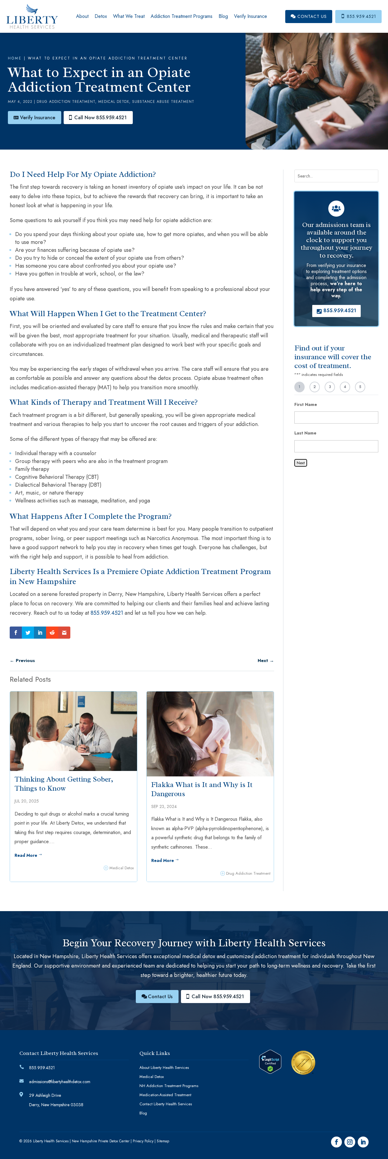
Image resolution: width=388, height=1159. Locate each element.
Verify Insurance (250, 16)
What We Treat (129, 16)
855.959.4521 (358, 16)
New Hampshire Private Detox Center (100, 1141)
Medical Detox (113, 101)
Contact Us (309, 16)
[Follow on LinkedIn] (363, 1142)
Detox (101, 16)
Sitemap (163, 1141)
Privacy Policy (143, 1141)
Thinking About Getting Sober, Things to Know (64, 784)
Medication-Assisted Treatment (165, 1095)
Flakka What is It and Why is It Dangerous (202, 789)
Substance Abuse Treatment (163, 101)
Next (301, 463)
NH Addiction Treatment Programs (168, 1086)
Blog (223, 16)
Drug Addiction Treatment (66, 101)
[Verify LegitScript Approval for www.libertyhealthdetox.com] (270, 1072)
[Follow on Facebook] (336, 1142)
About (82, 16)
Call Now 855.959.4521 (100, 117)
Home (15, 58)
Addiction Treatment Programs (181, 16)
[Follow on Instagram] (349, 1142)
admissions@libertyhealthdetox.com (59, 1082)
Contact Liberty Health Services (165, 1104)
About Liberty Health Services (164, 1068)
